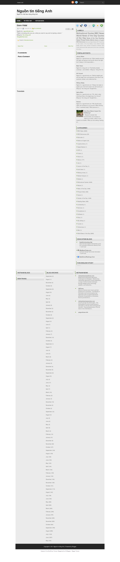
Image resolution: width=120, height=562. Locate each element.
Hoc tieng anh (26, 35)
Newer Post (20, 46)
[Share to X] (71, 29)
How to (79, 156)
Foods (100, 42)
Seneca (78, 102)
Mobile (77, 45)
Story (103, 45)
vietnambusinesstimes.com (86, 276)
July (47, 350)
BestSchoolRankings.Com (87, 257)
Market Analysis (100, 43)
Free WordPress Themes (51, 551)
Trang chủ (20, 2)
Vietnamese (82, 47)
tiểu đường (78, 49)
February (48, 331)
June (47, 295)
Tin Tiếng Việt (28, 21)
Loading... (79, 265)
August (48, 279)
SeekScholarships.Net (86, 242)
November (48, 282)
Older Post (70, 46)
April (47, 302)
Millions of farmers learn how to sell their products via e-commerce (88, 290)
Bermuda (88, 42)
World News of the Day (86, 35)
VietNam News (39, 21)
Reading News (81, 201)
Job (78, 43)
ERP (98, 42)
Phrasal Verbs (85, 40)
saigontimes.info (83, 312)
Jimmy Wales (80, 56)
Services (89, 45)
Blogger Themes (75, 551)
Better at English (99, 40)
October (48, 286)
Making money (93, 43)
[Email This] (66, 29)
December (48, 308)
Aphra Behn (79, 92)
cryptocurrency (90, 47)
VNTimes (81, 288)
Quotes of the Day (82, 198)
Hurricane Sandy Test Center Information (90, 252)
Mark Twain (79, 66)
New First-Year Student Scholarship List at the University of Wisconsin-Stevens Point (90, 244)
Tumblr (77, 47)
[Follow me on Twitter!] (76, 3)
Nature (81, 45)
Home (18, 21)
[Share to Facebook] (73, 29)
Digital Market (93, 42)
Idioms (92, 40)
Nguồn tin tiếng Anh (34, 11)
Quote (85, 45)
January (48, 305)
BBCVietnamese (80, 42)
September (49, 276)
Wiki (86, 47)
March (47, 357)
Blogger (74, 546)
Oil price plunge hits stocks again (86, 303)
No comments (37, 28)
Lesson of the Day (84, 43)
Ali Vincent (79, 73)
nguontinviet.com (28, 31)
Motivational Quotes (28, 40)
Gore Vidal (22, 25)
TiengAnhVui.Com (22, 37)
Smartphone (94, 45)
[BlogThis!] (68, 29)
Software (99, 45)
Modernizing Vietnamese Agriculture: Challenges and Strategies (87, 278)
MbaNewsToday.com (85, 250)
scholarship (101, 47)
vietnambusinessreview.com (86, 301)
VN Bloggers (68, 551)
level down (96, 47)
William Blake (80, 83)
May (47, 299)
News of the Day (92, 38)
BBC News (99, 33)
